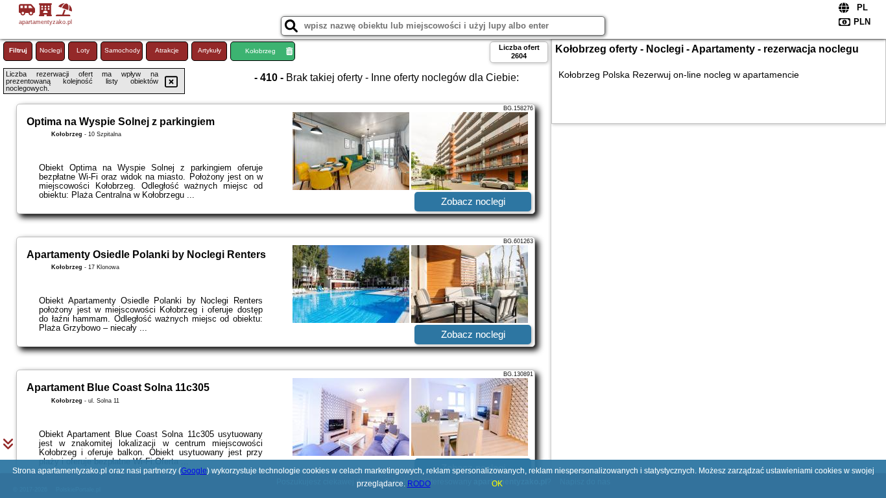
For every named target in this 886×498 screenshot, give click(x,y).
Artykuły (209, 50)
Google (194, 470)
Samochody (122, 50)
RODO (419, 483)
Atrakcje (167, 50)
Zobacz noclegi (473, 201)
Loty (83, 50)
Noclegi (51, 50)
